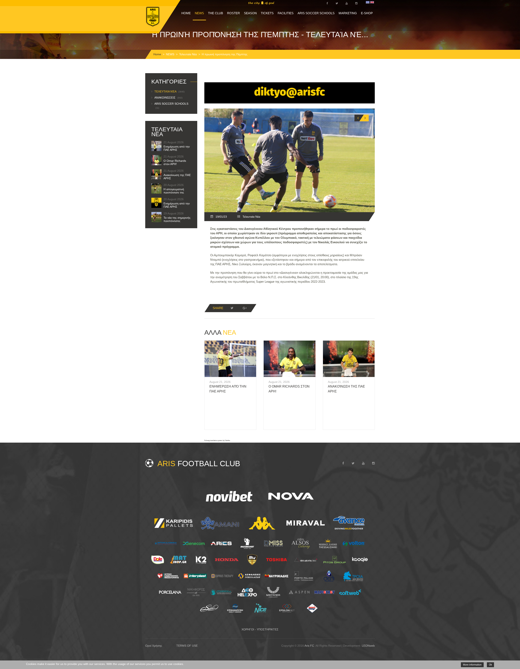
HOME (186, 13)
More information (472, 664)
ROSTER (233, 13)
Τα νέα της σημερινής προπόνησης (177, 219)
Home (157, 54)
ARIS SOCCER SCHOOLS (316, 13)
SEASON (250, 13)
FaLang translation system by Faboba (217, 440)
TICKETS (267, 13)
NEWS (199, 13)
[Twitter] (232, 308)
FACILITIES (286, 13)
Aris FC (309, 645)
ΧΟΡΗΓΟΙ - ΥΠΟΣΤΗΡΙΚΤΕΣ (260, 629)
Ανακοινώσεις (168, 97)
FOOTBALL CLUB (198, 463)
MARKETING (348, 13)
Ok (490, 664)
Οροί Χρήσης (153, 645)
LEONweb (368, 645)
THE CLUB (215, 13)
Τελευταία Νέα (188, 54)
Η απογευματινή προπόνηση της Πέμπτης (174, 192)
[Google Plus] (244, 308)
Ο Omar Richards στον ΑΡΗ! (175, 162)
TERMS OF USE (187, 645)
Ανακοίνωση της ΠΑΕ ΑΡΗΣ (177, 176)
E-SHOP (367, 13)
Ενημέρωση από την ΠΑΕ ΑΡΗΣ (177, 148)
